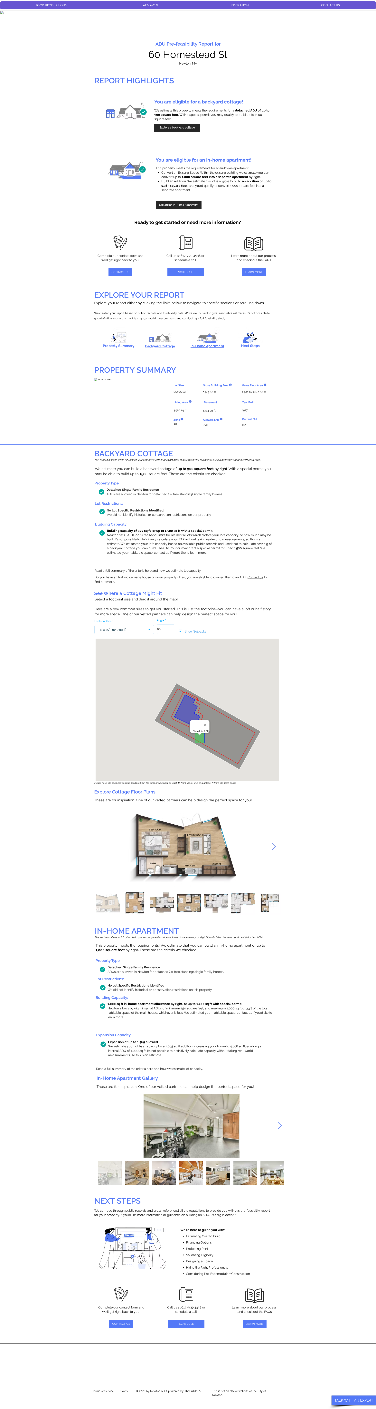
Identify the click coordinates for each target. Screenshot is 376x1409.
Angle (160, 620)
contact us (161, 552)
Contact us (255, 577)
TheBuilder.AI (192, 1391)
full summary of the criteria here (128, 570)
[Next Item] (274, 846)
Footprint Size (103, 621)
